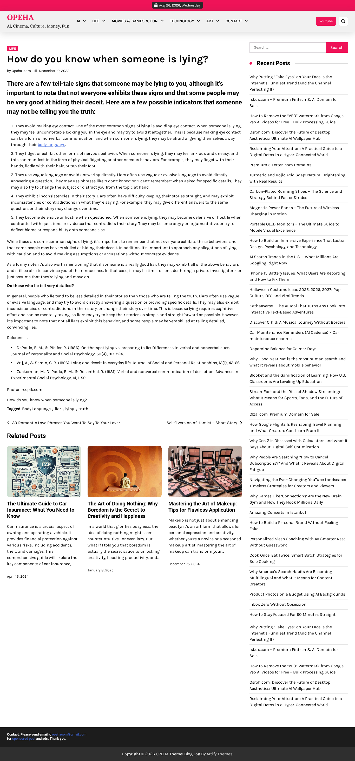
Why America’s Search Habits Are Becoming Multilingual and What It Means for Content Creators (290, 577)
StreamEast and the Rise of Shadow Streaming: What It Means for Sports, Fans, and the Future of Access (295, 397)
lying (69, 408)
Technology (182, 21)
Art (209, 21)
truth (83, 408)
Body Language (36, 408)
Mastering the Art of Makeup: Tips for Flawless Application (202, 506)
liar (58, 408)
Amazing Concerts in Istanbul (277, 512)
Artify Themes (219, 753)
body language (51, 144)
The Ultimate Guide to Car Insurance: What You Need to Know (40, 509)
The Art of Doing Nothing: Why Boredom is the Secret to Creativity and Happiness (123, 509)
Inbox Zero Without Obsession (277, 604)
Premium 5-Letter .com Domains (280, 164)
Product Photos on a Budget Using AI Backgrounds (297, 594)
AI (78, 21)
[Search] (343, 21)
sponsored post (23, 738)
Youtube (326, 21)
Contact (234, 21)
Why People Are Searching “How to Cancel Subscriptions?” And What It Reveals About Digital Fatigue (296, 463)
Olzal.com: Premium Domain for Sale (284, 414)
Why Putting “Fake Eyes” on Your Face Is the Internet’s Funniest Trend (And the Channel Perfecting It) (290, 83)
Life (96, 21)
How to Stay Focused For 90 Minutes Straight (292, 614)
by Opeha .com (19, 71)
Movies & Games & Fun (135, 21)
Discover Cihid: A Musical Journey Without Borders (297, 322)
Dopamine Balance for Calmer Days (282, 348)
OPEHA (20, 17)
